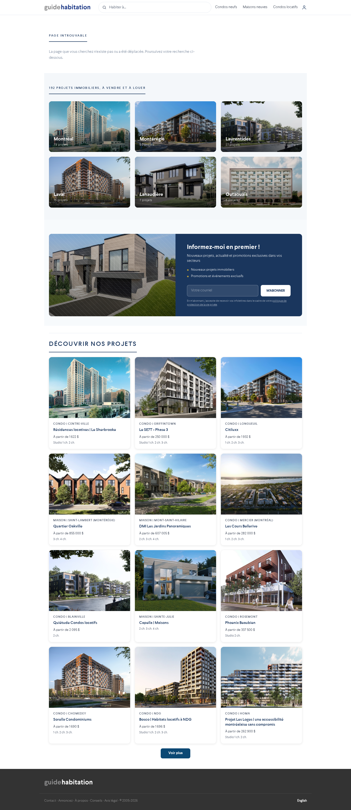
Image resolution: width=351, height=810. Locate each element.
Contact (50, 800)
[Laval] (89, 182)
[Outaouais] (261, 182)
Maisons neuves (255, 7)
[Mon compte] (304, 7)
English (302, 800)
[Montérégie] (175, 126)
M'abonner (275, 290)
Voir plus (175, 753)
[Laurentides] (261, 126)
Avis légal (110, 800)
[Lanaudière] (175, 182)
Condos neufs (226, 7)
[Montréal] (89, 126)
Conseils (96, 800)
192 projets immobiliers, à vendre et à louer (97, 88)
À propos (81, 800)
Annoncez (65, 800)
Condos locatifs (285, 7)
